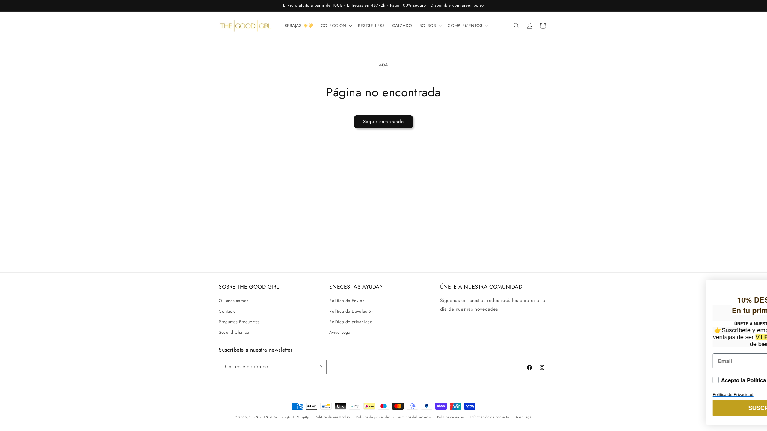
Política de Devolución (351, 311)
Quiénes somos (234, 300)
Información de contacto (489, 417)
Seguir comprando (383, 121)
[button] (335, 25)
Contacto (227, 311)
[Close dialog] (756, 280)
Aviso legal (524, 417)
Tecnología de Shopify (291, 417)
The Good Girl (261, 417)
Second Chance (234, 332)
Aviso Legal (340, 332)
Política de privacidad (350, 322)
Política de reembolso (332, 417)
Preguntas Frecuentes (239, 322)
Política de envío (450, 417)
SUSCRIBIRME (638, 408)
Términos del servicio (414, 417)
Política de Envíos (346, 300)
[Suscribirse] (319, 367)
